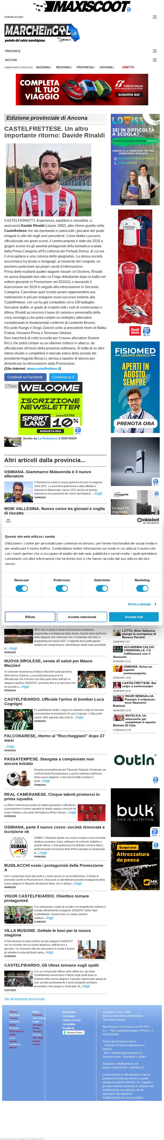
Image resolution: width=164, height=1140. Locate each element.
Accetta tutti (134, 617)
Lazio (12, 1038)
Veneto (36, 1044)
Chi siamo (69, 1016)
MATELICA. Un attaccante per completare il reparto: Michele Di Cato (135, 720)
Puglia (36, 1021)
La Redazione (48, 438)
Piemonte (37, 1015)
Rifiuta (30, 617)
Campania (14, 1021)
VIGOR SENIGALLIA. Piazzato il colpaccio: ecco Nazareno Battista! (134, 700)
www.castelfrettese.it (43, 368)
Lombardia (14, 1044)
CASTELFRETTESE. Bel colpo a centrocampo (139, 684)
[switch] (62, 588)
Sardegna (38, 1025)
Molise (36, 1012)
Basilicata (14, 1015)
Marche (13, 1047)
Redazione (69, 1012)
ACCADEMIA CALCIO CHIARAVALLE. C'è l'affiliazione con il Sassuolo (133, 652)
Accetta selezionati (82, 617)
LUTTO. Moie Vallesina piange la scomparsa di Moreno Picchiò (139, 634)
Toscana (37, 1031)
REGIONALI (64, 67)
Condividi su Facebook (25, 377)
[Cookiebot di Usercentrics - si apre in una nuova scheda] (140, 521)
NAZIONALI (43, 67)
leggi (98, 493)
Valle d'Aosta (39, 1018)
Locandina (69, 1024)
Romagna (14, 1028)
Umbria (36, 1041)
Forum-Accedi (19, 17)
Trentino (37, 1034)
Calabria (13, 1018)
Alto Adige (38, 1038)
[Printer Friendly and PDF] (11, 386)
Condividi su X (63, 377)
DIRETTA (128, 67)
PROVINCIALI (86, 67)
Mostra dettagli (139, 604)
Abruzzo (13, 1012)
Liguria (13, 1041)
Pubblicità (69, 1028)
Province (17, 51)
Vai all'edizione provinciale (24, 999)
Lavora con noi (72, 1020)
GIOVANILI (107, 67)
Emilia (12, 1025)
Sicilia (36, 1028)
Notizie (16, 60)
